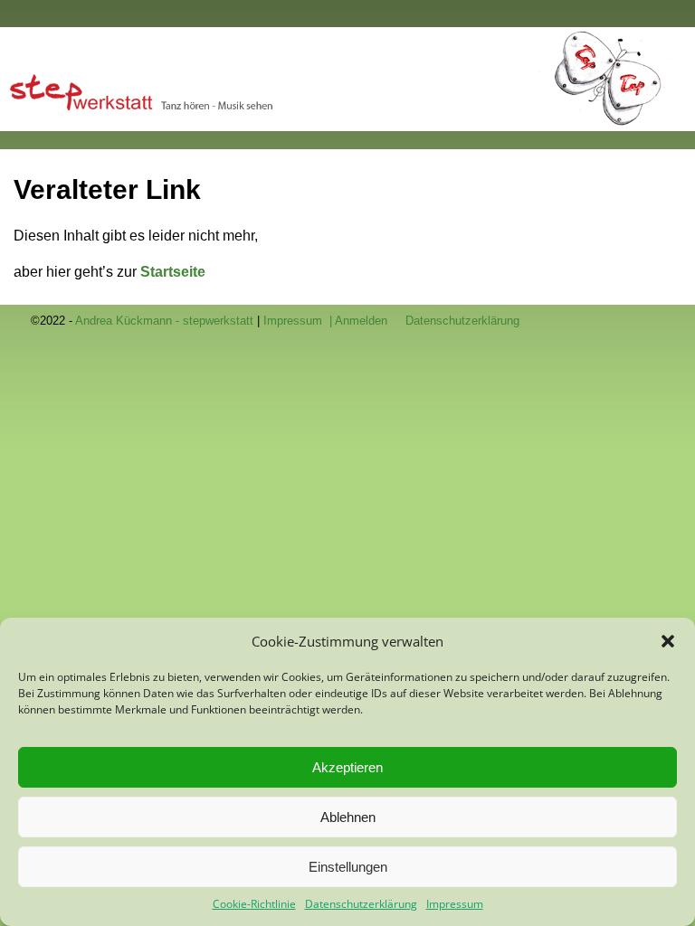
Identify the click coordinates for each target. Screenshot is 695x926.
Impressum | (299, 320)
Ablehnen (348, 817)
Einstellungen (348, 866)
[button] (668, 641)
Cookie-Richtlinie (254, 904)
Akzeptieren (347, 767)
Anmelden (361, 320)
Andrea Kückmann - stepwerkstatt (164, 320)
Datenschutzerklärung (361, 904)
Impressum (454, 904)
